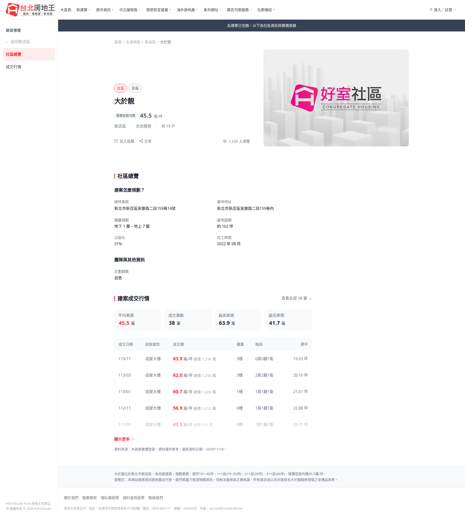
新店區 (150, 41)
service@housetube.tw (225, 508)
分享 (148, 141)
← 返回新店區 (18, 41)
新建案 (82, 9)
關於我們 (71, 497)
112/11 (124, 408)
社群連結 (264, 9)
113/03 (124, 375)
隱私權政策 (110, 497)
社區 (120, 88)
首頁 (118, 41)
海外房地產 (186, 9)
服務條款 (89, 497)
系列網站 (211, 9)
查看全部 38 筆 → (296, 298)
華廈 (135, 88)
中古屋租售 (128, 9)
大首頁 (65, 9)
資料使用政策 (134, 497)
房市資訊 (103, 9)
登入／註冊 (443, 9)
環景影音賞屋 (157, 9)
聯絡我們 (155, 497)
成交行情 (13, 66)
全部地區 (133, 41)
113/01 (124, 391)
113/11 (124, 358)
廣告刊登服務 (238, 9)
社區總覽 (13, 54)
